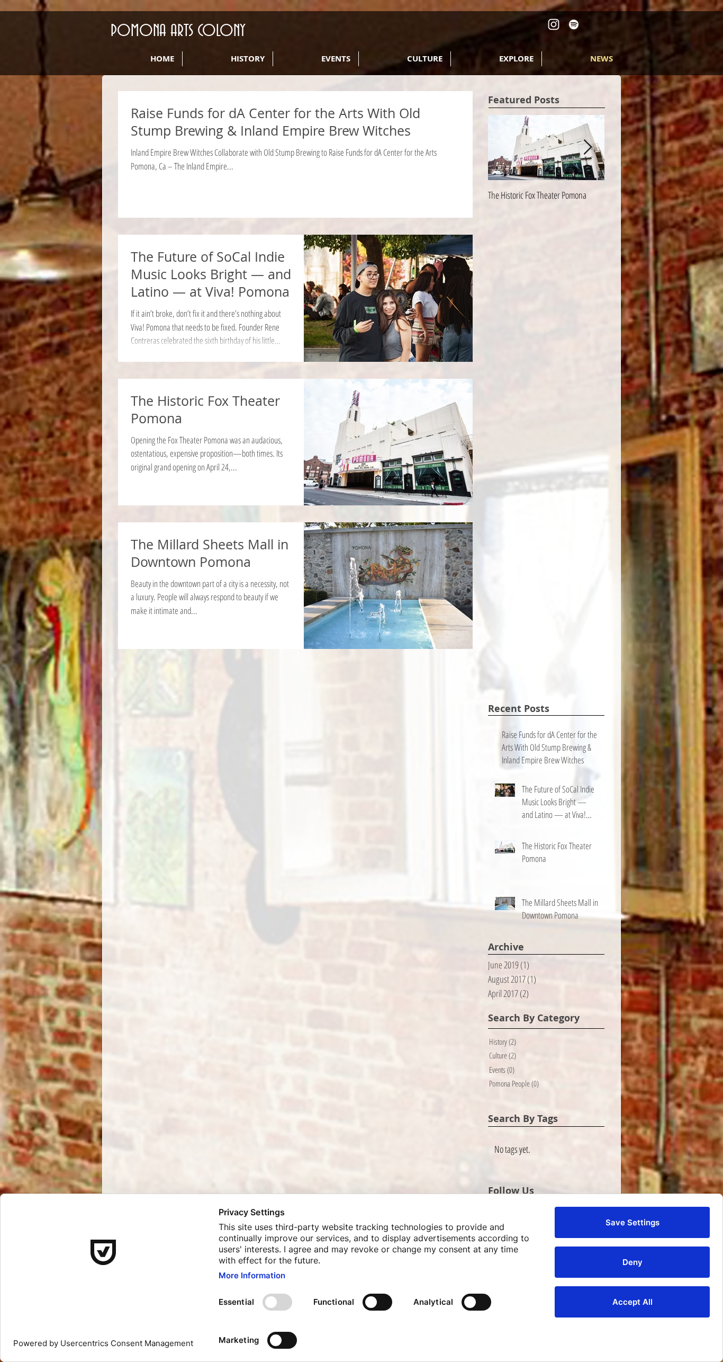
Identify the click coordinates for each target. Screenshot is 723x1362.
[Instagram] (553, 24)
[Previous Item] (505, 147)
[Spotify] (573, 24)
